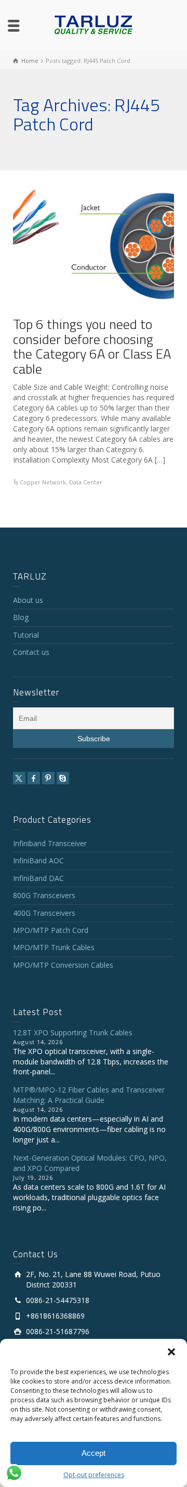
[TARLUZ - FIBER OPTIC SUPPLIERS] (93, 24)
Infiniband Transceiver (50, 843)
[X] (19, 778)
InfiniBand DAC (38, 878)
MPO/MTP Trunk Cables (54, 947)
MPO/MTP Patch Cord (50, 930)
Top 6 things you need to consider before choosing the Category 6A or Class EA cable (92, 346)
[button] (171, 1352)
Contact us (31, 652)
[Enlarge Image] (93, 244)
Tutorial (26, 635)
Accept (93, 1453)
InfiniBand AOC (38, 860)
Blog (21, 617)
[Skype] (63, 778)
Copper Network (43, 482)
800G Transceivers (44, 895)
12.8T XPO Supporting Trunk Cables (72, 1032)
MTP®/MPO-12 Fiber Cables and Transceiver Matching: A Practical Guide (89, 1095)
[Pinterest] (48, 778)
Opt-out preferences (93, 1474)
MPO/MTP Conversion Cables (63, 965)
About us (28, 600)
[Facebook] (34, 778)
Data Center (85, 482)
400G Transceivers (44, 913)
